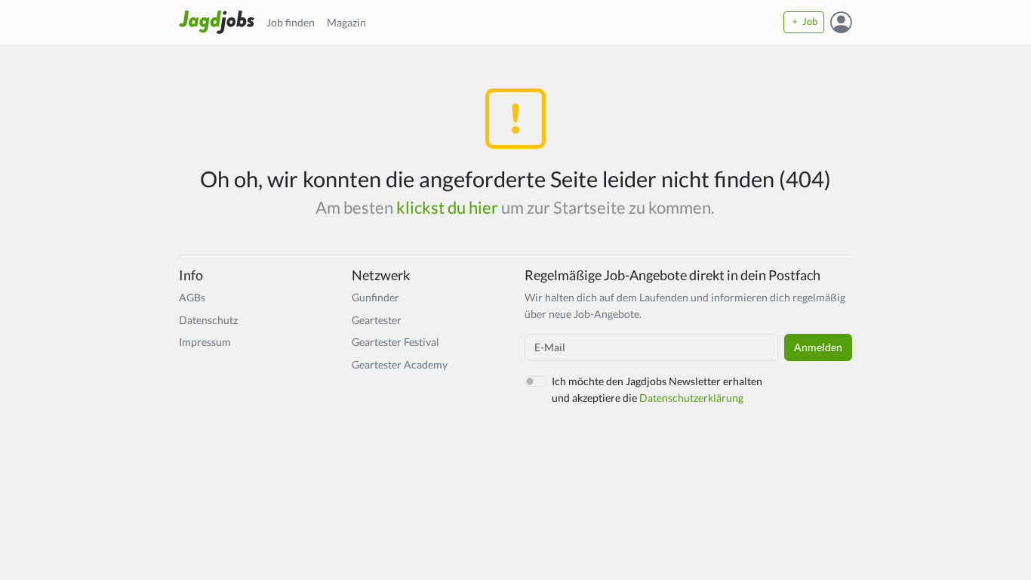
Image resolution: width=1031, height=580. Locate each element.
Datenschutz (208, 319)
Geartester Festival (395, 341)
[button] (841, 22)
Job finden (290, 22)
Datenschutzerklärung (691, 397)
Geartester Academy (400, 364)
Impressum (205, 341)
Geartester (377, 319)
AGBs (192, 297)
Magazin (346, 22)
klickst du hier (447, 208)
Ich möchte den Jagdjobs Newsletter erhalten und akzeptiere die (657, 389)
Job (808, 21)
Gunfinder (375, 297)
